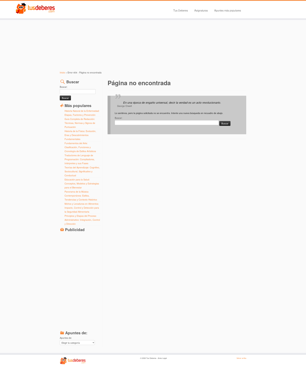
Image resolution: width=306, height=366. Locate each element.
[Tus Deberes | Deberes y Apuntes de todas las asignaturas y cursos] (35, 8)
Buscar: (63, 86)
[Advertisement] (153, 45)
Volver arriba (241, 358)
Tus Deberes (180, 10)
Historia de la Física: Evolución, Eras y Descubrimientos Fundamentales (80, 135)
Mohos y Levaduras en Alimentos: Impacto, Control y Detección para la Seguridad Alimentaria (82, 207)
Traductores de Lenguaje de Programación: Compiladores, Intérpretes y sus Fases (80, 159)
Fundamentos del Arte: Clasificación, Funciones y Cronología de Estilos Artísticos (80, 147)
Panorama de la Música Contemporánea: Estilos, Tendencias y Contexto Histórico (81, 195)
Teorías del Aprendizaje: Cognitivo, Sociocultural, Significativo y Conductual (82, 171)
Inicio (62, 72)
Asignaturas (201, 10)
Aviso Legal (162, 358)
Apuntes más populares (227, 10)
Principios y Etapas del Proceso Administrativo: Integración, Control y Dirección (82, 219)
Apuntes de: (66, 337)
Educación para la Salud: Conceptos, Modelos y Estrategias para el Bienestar (82, 183)
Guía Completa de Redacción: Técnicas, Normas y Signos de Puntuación (80, 123)
